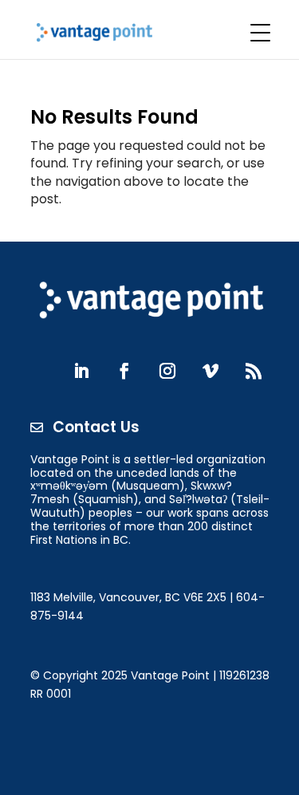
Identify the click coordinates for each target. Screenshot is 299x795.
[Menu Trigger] (260, 32)
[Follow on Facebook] (124, 371)
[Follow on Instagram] (167, 371)
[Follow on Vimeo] (210, 371)
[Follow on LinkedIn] (81, 371)
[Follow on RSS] (253, 371)
